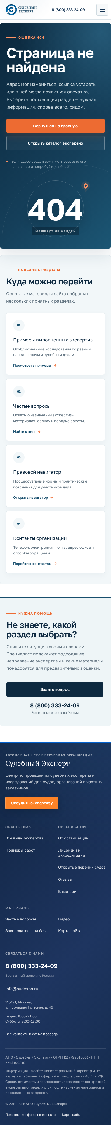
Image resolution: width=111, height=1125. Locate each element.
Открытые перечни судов (82, 867)
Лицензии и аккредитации (71, 853)
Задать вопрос (55, 689)
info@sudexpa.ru (21, 988)
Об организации (73, 838)
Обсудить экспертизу (32, 803)
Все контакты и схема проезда (31, 1034)
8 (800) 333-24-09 (55, 705)
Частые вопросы (20, 919)
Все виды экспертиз (24, 838)
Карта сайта (69, 930)
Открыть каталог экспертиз (55, 143)
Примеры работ (20, 850)
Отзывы (65, 879)
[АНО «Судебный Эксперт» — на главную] (21, 9)
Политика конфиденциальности (30, 1115)
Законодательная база (26, 930)
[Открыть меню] (102, 10)
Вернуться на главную (55, 125)
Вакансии (67, 891)
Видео (64, 919)
